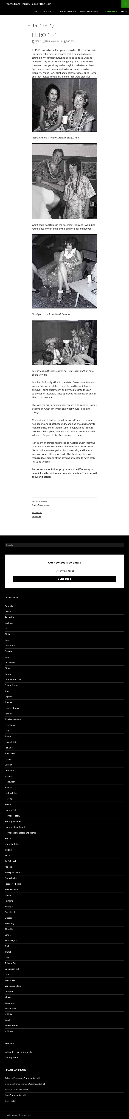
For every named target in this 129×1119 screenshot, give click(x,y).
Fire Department (13, 719)
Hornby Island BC (13, 821)
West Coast (10, 1008)
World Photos (11, 1025)
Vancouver (10, 980)
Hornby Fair (11, 810)
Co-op (8, 674)
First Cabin (10, 725)
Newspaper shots (13, 872)
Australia (9, 617)
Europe (8, 702)
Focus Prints (11, 742)
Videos (8, 997)
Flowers (9, 736)
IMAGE (37, 41)
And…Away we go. (41, 503)
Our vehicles (11, 878)
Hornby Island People (15, 827)
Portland (9, 900)
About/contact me (43, 11)
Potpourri (110, 11)
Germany (9, 770)
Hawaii (8, 787)
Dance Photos (11, 685)
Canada (8, 651)
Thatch (8, 951)
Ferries (8, 713)
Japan (7, 855)
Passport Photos (13, 883)
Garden (8, 764)
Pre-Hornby (11, 912)
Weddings (9, 1002)
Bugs (7, 640)
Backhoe (9, 622)
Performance (11, 889)
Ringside (9, 929)
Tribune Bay (10, 963)
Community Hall (13, 679)
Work (7, 1019)
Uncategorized (12, 968)
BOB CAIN (70, 41)
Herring (8, 798)
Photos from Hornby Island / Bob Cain (28, 4)
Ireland (8, 849)
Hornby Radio (11, 1057)
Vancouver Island (13, 985)
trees (7, 957)
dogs (7, 691)
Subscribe (64, 578)
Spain (7, 946)
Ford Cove (10, 753)
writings (9, 1031)
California (10, 645)
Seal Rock (23, 1089)
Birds (7, 634)
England (9, 696)
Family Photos (12, 708)
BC (6, 628)
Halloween (10, 781)
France (8, 759)
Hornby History (12, 815)
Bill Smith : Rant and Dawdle (18, 1051)
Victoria (9, 991)
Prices (124, 11)
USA (7, 974)
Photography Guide (89, 11)
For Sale (9, 747)
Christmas (10, 662)
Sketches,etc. (11, 940)
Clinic (8, 668)
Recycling (9, 923)
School (8, 934)
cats (7, 657)
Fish (7, 730)
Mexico (8, 866)
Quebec (8, 917)
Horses (8, 838)
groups (8, 776)
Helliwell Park (12, 793)
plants (8, 895)
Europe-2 (37, 514)
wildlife (8, 1014)
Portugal (9, 906)
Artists (8, 611)
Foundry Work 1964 (67, 11)
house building (12, 844)
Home (8, 804)
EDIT (36, 44)
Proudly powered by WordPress (18, 1115)
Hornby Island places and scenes (20, 832)
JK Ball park (10, 861)
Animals (9, 605)
